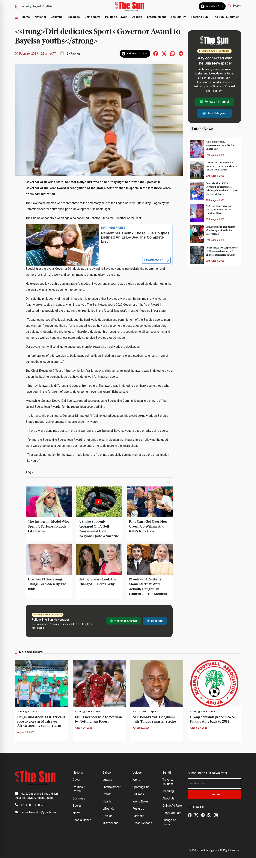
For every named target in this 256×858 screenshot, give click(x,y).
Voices (137, 772)
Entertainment (156, 17)
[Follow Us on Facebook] (190, 815)
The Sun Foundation (226, 17)
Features (138, 808)
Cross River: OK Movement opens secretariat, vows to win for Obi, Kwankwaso (221, 166)
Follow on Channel (217, 101)
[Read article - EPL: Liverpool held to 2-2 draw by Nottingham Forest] (99, 683)
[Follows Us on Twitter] (164, 53)
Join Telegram (216, 113)
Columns (56, 17)
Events (107, 794)
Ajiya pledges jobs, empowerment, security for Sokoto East (220, 145)
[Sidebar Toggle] (16, 17)
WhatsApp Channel (125, 620)
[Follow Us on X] (196, 815)
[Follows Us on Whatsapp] (172, 53)
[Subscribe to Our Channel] (203, 815)
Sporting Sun (199, 17)
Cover (76, 779)
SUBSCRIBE (214, 794)
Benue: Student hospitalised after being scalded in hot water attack (220, 230)
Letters (107, 779)
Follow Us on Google (215, 6)
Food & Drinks (82, 820)
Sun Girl (167, 772)
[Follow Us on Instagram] (216, 815)
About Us (168, 798)
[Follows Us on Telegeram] (181, 53)
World (136, 779)
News (76, 813)
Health (107, 801)
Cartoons (138, 816)
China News (92, 17)
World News (140, 801)
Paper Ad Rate (171, 813)
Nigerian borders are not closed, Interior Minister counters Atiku (219, 209)
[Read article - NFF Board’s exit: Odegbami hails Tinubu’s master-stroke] (156, 683)
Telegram (157, 620)
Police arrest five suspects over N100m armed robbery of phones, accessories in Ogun (221, 251)
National (40, 17)
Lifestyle (108, 808)
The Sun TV (178, 17)
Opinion (137, 17)
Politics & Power (116, 17)
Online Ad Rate (172, 805)
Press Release (142, 823)
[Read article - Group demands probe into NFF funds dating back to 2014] (214, 683)
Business (73, 17)
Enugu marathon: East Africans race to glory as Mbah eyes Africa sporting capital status (41, 721)
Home (26, 17)
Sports (39, 711)
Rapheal (76, 53)
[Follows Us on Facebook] (155, 53)
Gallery (107, 772)
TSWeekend (110, 823)
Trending (168, 791)
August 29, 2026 (25, 732)
